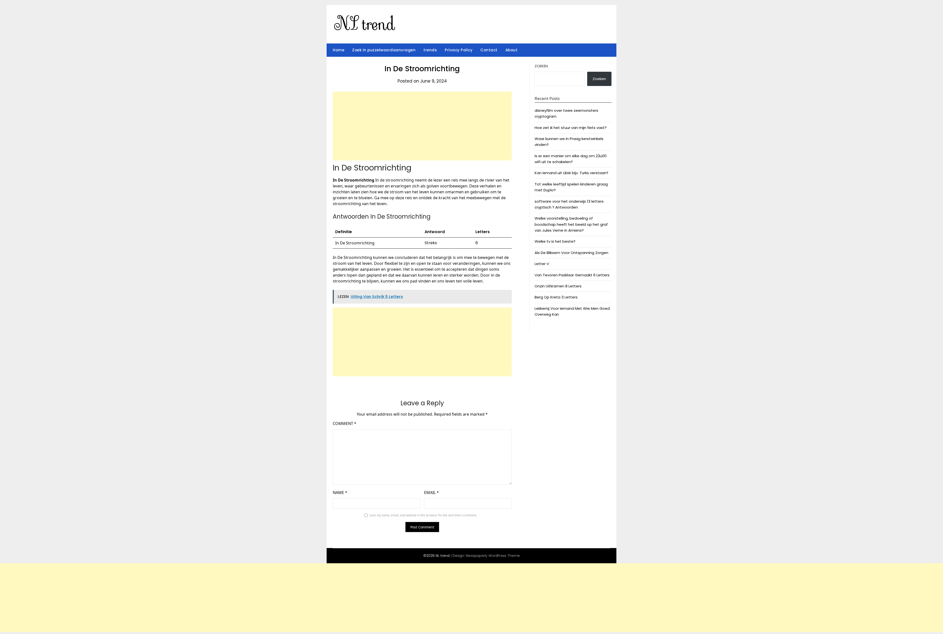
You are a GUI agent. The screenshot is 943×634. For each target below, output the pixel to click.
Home (338, 50)
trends (430, 50)
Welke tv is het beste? (555, 241)
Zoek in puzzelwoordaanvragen (384, 50)
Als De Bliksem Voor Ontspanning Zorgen (571, 252)
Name (340, 492)
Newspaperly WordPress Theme (493, 555)
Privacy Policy (458, 50)
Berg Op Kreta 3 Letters (556, 297)
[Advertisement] (422, 126)
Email (431, 492)
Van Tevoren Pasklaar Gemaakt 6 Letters (572, 275)
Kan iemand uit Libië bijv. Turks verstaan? (571, 172)
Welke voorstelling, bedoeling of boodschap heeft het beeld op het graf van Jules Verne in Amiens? (571, 224)
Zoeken (541, 66)
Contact (489, 50)
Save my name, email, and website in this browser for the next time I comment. (423, 515)
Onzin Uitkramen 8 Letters (558, 286)
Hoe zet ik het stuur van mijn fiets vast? (571, 127)
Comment (344, 423)
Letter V (542, 263)
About (511, 50)
